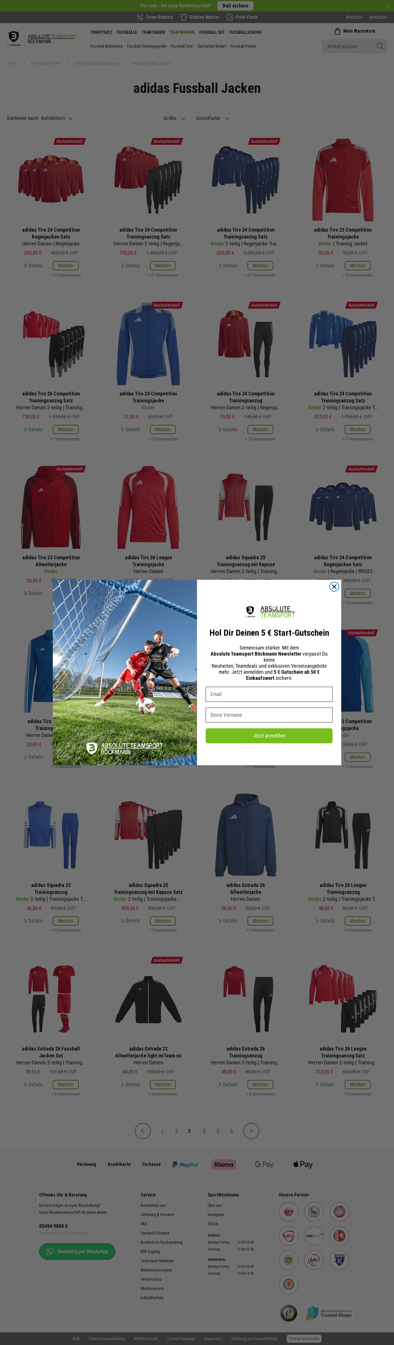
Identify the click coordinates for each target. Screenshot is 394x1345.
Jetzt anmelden (269, 736)
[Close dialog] (334, 586)
